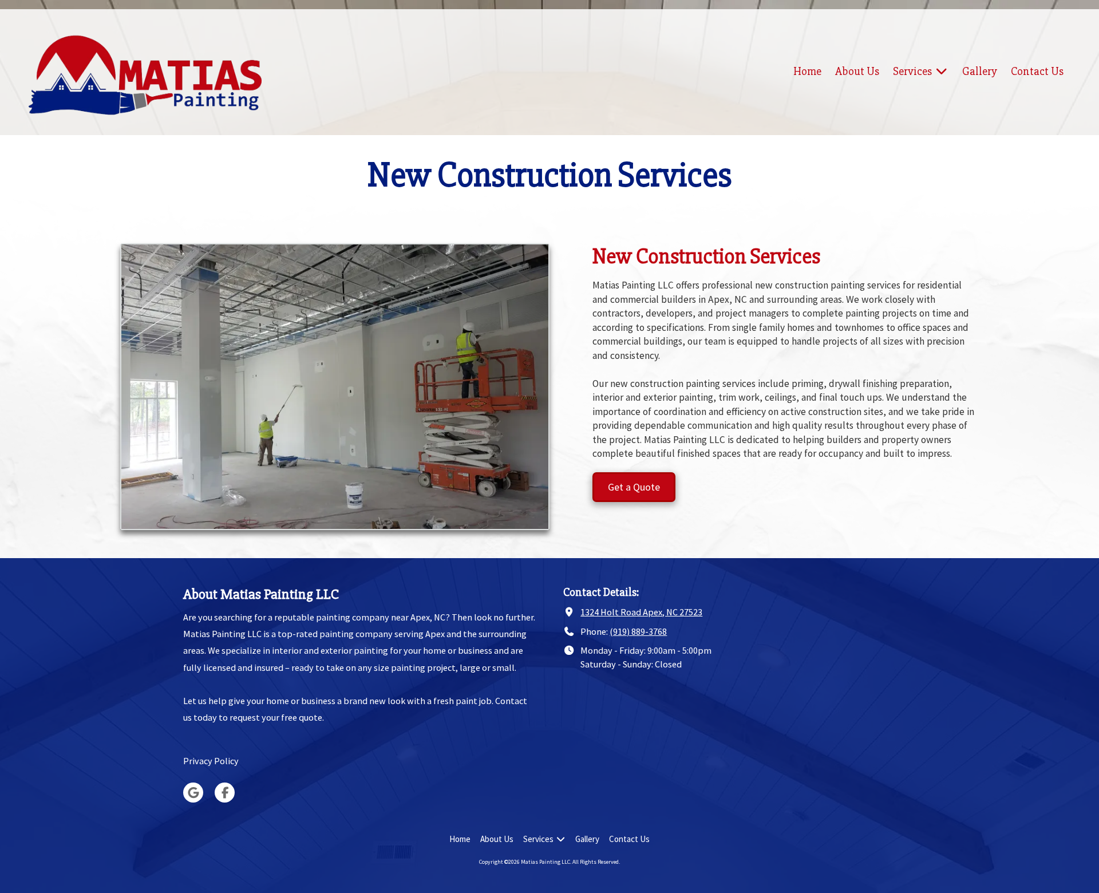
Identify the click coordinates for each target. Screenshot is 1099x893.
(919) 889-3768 (638, 631)
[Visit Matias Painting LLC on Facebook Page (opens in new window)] (225, 793)
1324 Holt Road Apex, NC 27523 (641, 612)
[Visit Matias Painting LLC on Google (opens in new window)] (193, 793)
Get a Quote (634, 486)
